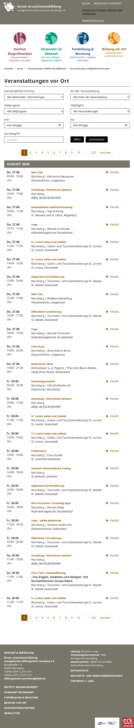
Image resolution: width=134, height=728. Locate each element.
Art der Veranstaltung (84, 91)
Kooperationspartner (19, 708)
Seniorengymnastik (43, 381)
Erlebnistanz (38, 451)
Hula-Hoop (37, 346)
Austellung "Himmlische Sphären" (51, 189)
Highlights (77, 105)
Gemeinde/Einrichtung (19, 91)
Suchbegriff (12, 134)
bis (72, 119)
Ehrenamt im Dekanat (19, 692)
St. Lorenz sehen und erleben (48, 242)
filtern (77, 139)
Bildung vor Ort (15, 702)
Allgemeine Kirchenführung (47, 276)
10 (78, 153)
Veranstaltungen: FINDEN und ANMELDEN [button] (102, 12)
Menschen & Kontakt (108, 3)
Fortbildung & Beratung (21, 697)
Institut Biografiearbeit (21, 687)
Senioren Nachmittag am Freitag (51, 468)
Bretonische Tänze (42, 364)
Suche (86, 3)
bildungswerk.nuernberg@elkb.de (24, 678)
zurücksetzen (97, 139)
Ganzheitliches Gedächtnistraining (51, 207)
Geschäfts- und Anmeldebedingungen (96, 675)
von (6, 119)
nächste (105, 153)
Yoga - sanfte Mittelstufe (46, 520)
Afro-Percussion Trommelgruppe (51, 503)
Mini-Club (37, 172)
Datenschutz (79, 670)
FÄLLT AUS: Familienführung (48, 573)
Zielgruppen (12, 105)
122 (93, 153)
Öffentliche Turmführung (46, 311)
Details (114, 172)
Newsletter (12, 713)
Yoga (34, 224)
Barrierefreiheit (93, 20)
